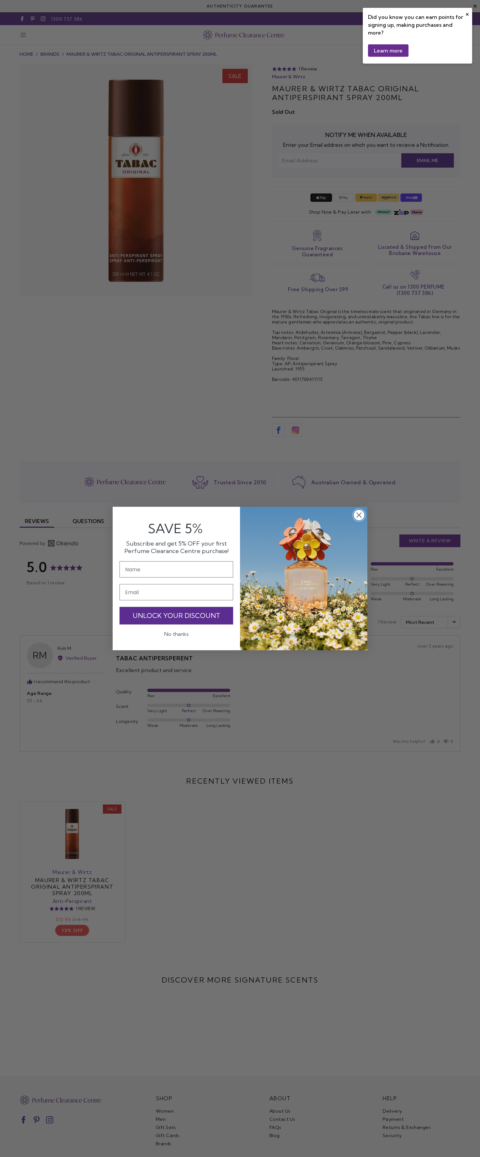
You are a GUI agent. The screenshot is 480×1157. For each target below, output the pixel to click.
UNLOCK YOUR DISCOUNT (176, 615)
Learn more (388, 50)
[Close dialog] (359, 515)
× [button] (467, 13)
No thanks (176, 634)
